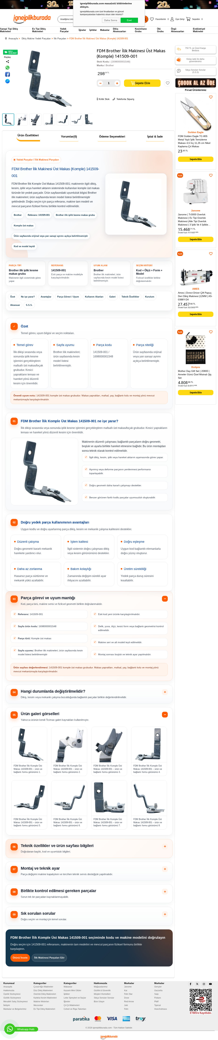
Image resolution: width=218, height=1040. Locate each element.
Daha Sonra (110, 20)
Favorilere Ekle (210, 97)
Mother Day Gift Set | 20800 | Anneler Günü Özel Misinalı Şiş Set (194, 374)
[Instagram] (204, 984)
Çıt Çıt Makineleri (72, 1005)
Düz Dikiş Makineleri (43, 990)
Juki (126, 1005)
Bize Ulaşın (99, 1001)
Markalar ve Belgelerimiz (14, 1009)
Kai (125, 990)
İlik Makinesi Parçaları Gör (49, 957)
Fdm (126, 1009)
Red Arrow (129, 1001)
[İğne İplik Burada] (33, 19)
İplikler (67, 994)
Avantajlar (46, 296)
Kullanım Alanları (94, 296)
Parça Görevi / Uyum (68, 296)
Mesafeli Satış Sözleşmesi (15, 1001)
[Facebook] (190, 984)
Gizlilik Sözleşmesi (12, 998)
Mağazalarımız (100, 987)
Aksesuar (15, 305)
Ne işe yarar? (28, 296)
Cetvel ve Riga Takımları (75, 1009)
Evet (129, 20)
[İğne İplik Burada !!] (109, 1037)
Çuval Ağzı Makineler (43, 987)
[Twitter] (197, 984)
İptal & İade (155, 136)
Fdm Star (128, 994)
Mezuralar (38, 1005)
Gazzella (158, 990)
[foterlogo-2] (109, 1019)
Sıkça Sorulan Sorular (104, 998)
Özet (12, 296)
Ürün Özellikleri (28, 135)
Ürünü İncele (20, 957)
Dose (126, 998)
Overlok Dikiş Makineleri (45, 994)
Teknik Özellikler (130, 296)
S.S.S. (29, 305)
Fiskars (157, 998)
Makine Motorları (41, 1001)
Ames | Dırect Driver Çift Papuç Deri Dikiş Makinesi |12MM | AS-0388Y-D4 (195, 296)
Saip (156, 994)
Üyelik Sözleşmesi (11, 994)
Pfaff (156, 1001)
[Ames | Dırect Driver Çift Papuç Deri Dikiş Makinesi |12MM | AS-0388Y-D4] (195, 270)
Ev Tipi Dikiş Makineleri (44, 1009)
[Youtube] (210, 984)
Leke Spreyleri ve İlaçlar (75, 998)
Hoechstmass (160, 1009)
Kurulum (149, 296)
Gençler (158, 987)
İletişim (6, 1005)
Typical (157, 1005)
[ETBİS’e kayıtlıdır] (201, 1001)
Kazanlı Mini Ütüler (72, 990)
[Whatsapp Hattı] (9, 1029)
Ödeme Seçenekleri (112, 136)
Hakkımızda (8, 990)
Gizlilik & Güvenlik (102, 990)
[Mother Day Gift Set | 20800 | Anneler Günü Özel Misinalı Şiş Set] (195, 348)
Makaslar (68, 987)
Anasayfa (7, 987)
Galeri (112, 296)
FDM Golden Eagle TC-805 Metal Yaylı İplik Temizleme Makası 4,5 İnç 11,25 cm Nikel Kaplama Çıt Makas (194, 141)
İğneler (67, 1001)
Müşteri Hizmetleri (102, 994)
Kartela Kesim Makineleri (45, 998)
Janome (128, 987)
